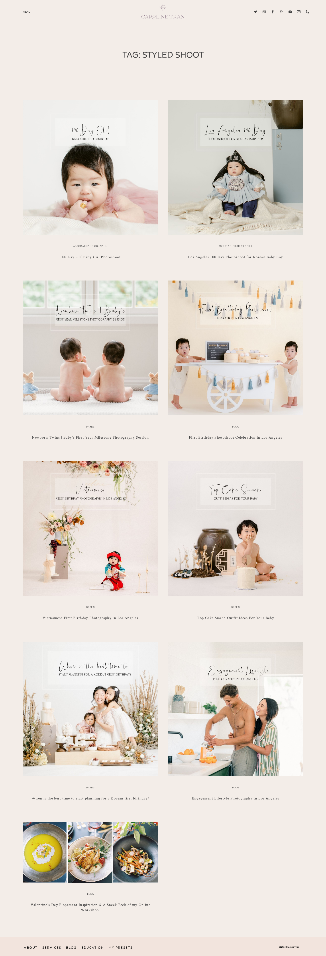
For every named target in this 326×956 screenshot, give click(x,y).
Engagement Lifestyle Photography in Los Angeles (235, 798)
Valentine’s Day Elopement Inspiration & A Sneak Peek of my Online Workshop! (90, 907)
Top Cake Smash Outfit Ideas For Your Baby (235, 617)
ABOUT (30, 948)
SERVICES (51, 948)
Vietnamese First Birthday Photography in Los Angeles (90, 617)
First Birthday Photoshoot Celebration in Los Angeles (235, 437)
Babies (90, 427)
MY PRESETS (121, 948)
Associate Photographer (90, 246)
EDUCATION (92, 948)
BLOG (71, 948)
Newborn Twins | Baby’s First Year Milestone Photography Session (90, 437)
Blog (235, 427)
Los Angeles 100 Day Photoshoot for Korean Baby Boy (235, 256)
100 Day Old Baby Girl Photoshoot (90, 256)
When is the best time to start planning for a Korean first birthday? (90, 798)
